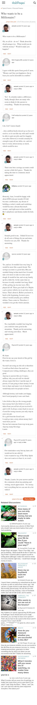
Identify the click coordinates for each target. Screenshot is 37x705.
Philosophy (22, 533)
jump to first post (17, 499)
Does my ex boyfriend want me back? (23, 573)
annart (14, 26)
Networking (22, 506)
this (20, 89)
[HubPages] (18, 3)
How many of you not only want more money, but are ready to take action (25, 515)
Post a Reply (29, 499)
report (9, 53)
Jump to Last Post (11, 21)
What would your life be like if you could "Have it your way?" (24, 540)
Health (20, 628)
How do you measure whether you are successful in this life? (25, 635)
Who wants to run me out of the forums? (24, 602)
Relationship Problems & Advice (23, 565)
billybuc (14, 186)
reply (4, 53)
